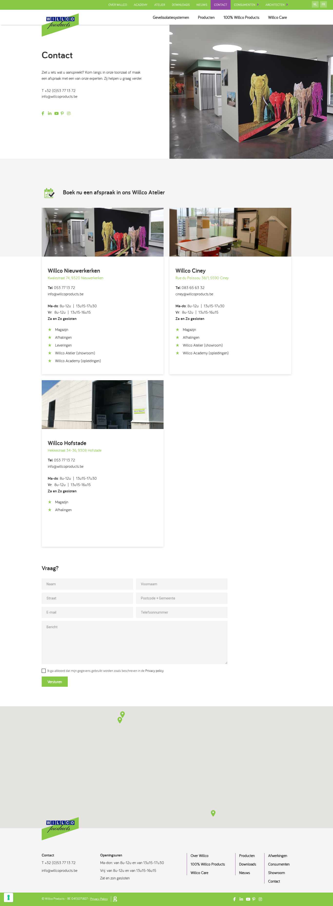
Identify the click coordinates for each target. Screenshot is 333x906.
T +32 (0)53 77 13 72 (59, 90)
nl (315, 4)
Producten (206, 17)
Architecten (274, 5)
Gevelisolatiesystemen (171, 17)
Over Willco (117, 5)
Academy (140, 5)
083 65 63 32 (190, 287)
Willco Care (277, 17)
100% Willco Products (241, 17)
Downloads (181, 5)
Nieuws (201, 5)
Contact (220, 5)
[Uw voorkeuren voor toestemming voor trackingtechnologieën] (8, 897)
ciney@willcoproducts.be (194, 293)
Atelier (159, 5)
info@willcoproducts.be (59, 96)
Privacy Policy (99, 899)
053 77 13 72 (61, 287)
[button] (120, 720)
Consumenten (244, 5)
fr (323, 4)
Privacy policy (154, 670)
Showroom (276, 872)
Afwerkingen (277, 855)
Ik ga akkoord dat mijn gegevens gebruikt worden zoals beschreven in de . (105, 670)
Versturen (55, 681)
